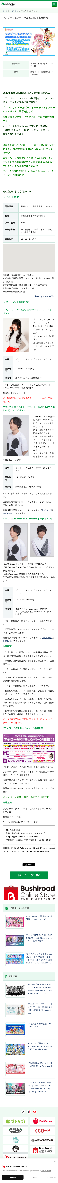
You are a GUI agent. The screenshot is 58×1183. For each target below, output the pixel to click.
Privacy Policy (46, 1171)
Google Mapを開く (46, 296)
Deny (35, 1177)
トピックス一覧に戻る (29, 875)
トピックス (14, 11)
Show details (51, 1177)
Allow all (13, 1177)
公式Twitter (8, 513)
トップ (5, 11)
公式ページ (47, 510)
